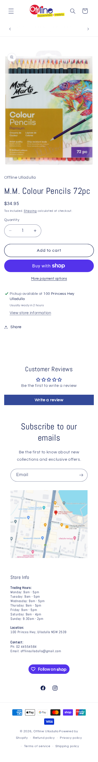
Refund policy (44, 737)
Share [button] (15, 327)
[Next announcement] (88, 29)
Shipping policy (67, 746)
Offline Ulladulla (46, 731)
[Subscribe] (81, 475)
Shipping (30, 210)
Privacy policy (71, 737)
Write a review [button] (49, 400)
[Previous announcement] (10, 29)
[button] (11, 11)
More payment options (49, 278)
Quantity (11, 220)
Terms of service (37, 746)
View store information (30, 313)
